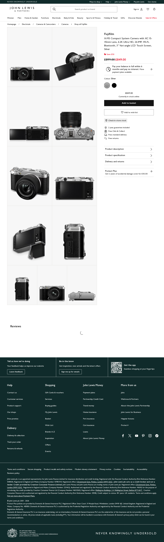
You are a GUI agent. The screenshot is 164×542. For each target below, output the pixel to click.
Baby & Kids (69, 18)
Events (48, 451)
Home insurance (89, 412)
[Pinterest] (143, 436)
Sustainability (128, 469)
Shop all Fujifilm (80, 24)
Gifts (123, 18)
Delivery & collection (16, 435)
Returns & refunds (15, 448)
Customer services (15, 399)
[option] (107, 85)
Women (10, 18)
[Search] (54, 9)
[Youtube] (136, 436)
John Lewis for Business (131, 412)
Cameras (65, 24)
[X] (129, 436)
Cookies (117, 469)
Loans (85, 431)
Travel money (88, 405)
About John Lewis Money (93, 438)
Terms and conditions (16, 469)
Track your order (14, 442)
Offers (48, 445)
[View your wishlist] (147, 9)
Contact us (12, 392)
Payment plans (89, 392)
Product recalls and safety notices (58, 469)
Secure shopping (34, 469)
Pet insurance (88, 418)
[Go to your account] (141, 9)
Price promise (12, 418)
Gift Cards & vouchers (54, 392)
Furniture (45, 18)
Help (107, 2)
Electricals (56, 18)
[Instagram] (150, 436)
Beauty (80, 18)
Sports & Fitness (93, 18)
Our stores (152, 2)
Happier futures (127, 418)
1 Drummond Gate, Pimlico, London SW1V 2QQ (94, 482)
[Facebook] (123, 436)
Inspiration (49, 438)
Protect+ (125, 425)
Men (19, 18)
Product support (14, 405)
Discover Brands (135, 18)
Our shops (11, 412)
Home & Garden (31, 18)
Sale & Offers (151, 18)
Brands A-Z (50, 431)
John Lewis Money (121, 2)
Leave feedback (16, 372)
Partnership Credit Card (93, 399)
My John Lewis (139, 2)
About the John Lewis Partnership (135, 405)
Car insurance (88, 425)
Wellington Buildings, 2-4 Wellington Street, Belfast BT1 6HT (119, 490)
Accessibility (142, 469)
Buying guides (50, 405)
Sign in (136, 9)
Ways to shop (94, 2)
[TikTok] (156, 436)
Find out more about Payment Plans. (21, 496)
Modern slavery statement (86, 469)
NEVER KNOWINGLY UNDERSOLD (22, 2)
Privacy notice (105, 469)
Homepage (11, 24)
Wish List (49, 425)
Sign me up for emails (70, 372)
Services (48, 399)
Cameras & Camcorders (46, 24)
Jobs (123, 392)
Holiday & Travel (110, 18)
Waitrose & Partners (130, 399)
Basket (48, 418)
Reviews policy (13, 473)
